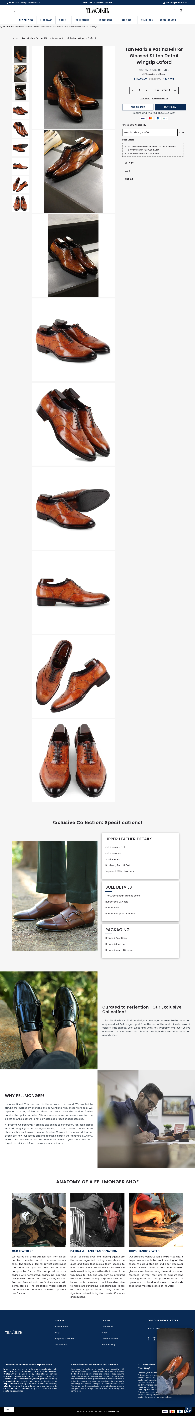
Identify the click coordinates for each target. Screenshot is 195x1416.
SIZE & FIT (130, 178)
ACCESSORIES (105, 20)
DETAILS (129, 162)
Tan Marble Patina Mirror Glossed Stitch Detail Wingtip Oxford (59, 38)
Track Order (61, 1344)
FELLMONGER (97, 1411)
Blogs (104, 1332)
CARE (127, 170)
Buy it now (170, 107)
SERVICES (126, 20)
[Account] (173, 10)
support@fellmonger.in (177, 2)
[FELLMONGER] (97, 10)
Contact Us (107, 1326)
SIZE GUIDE (145, 98)
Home (15, 38)
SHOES (62, 20)
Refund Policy (108, 1344)
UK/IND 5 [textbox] (165, 90)
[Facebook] (148, 1339)
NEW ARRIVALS (26, 20)
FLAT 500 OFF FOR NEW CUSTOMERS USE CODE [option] (97, 2)
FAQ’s (58, 1332)
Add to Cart (138, 107)
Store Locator (33, 2)
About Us (59, 1321)
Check (182, 132)
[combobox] (168, 90)
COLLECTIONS (82, 20)
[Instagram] (154, 1339)
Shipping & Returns (64, 1338)
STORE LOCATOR (168, 20)
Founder (106, 1321)
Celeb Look (147, 20)
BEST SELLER (46, 20)
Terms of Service (110, 1338)
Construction (61, 1326)
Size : (157, 90)
